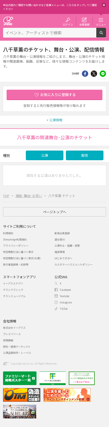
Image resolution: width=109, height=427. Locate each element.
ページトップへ (54, 211)
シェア (85, 73)
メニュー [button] (101, 24)
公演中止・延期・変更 (67, 245)
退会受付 (60, 239)
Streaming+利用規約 (15, 239)
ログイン (68, 24)
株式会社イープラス (14, 327)
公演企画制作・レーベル (17, 352)
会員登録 (84, 24)
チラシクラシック (13, 290)
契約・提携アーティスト (16, 346)
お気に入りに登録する (58, 94)
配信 (84, 155)
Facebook (65, 290)
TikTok (64, 309)
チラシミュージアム (14, 296)
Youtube (64, 296)
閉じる (104, 5)
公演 (44, 155)
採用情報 (8, 340)
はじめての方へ (63, 258)
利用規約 (8, 233)
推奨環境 (60, 252)
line (103, 73)
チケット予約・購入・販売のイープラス (8, 20)
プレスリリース (12, 334)
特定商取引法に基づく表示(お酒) (22, 258)
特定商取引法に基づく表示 (18, 252)
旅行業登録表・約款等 (15, 264)
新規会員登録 (62, 233)
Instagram (66, 302)
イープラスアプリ (13, 283)
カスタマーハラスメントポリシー (74, 264)
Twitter (94, 73)
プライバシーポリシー (15, 245)
